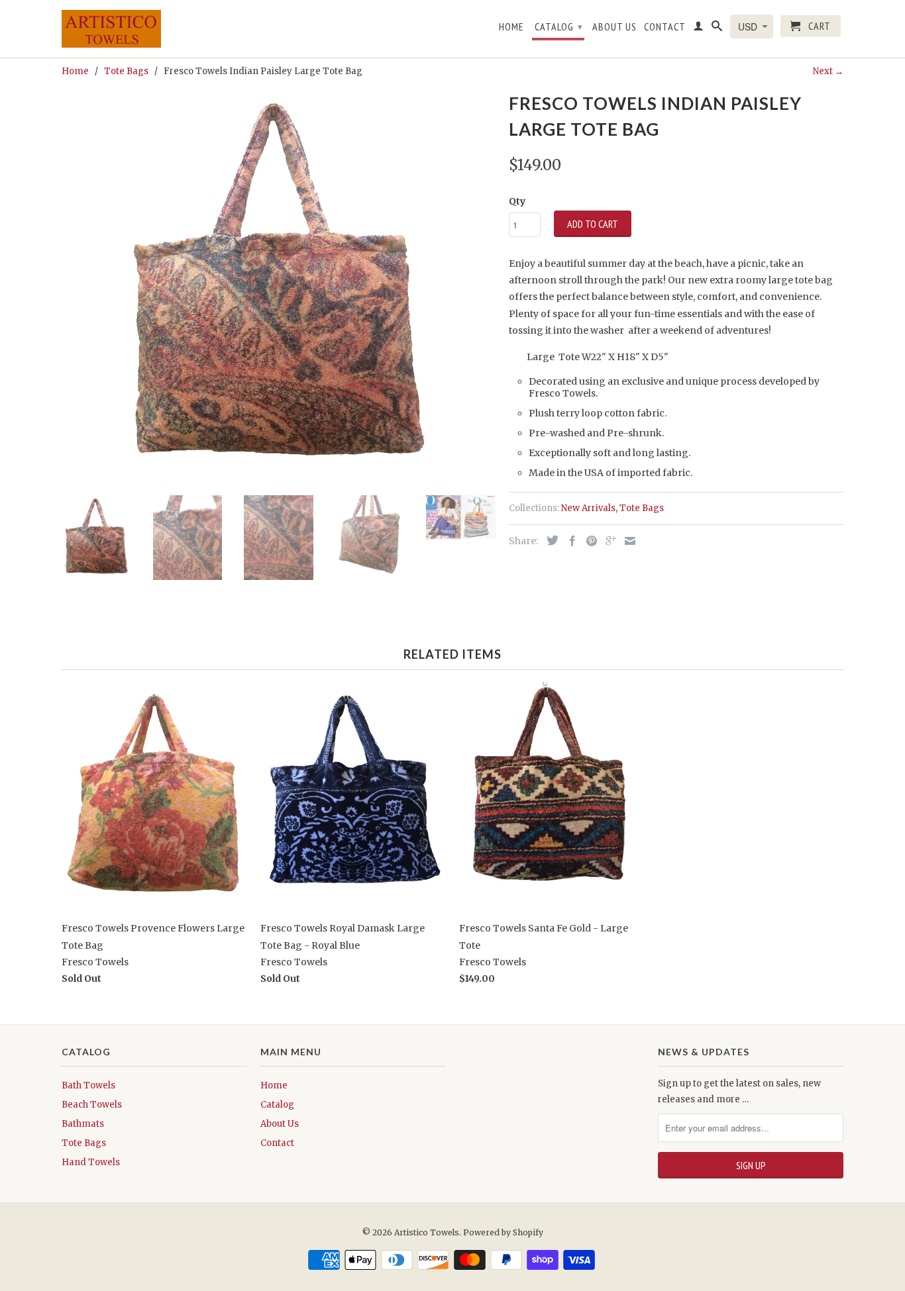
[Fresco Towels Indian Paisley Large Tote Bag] (279, 286)
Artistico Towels (426, 1232)
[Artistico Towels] (111, 29)
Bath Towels (88, 1085)
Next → (828, 71)
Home (511, 27)
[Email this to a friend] (626, 541)
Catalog (559, 26)
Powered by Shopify (503, 1232)
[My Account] (698, 28)
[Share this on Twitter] (549, 540)
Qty (517, 201)
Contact (665, 27)
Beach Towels (92, 1104)
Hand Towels (91, 1162)
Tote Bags (641, 508)
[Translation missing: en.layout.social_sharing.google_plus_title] (607, 541)
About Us (614, 27)
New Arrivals (588, 508)
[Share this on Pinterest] (588, 541)
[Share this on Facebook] (569, 541)
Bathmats (83, 1123)
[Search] (717, 28)
